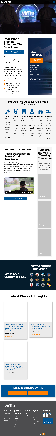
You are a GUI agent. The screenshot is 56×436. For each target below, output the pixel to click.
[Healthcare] (32, 111)
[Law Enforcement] (7, 111)
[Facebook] (44, 414)
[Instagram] (47, 416)
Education (40, 116)
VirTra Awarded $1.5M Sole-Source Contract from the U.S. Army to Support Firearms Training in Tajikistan (15, 327)
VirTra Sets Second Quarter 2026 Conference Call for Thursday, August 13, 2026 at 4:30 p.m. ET (14, 367)
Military (16, 116)
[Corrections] (24, 111)
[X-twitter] (50, 414)
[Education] (40, 111)
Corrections (24, 116)
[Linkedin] (47, 414)
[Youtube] (44, 416)
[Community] (48, 111)
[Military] (15, 111)
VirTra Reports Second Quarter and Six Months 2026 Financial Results (40, 326)
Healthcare (32, 116)
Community (48, 116)
